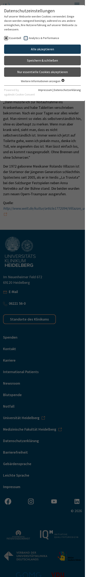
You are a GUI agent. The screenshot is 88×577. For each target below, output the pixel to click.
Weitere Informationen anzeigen (41, 81)
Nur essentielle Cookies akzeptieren (42, 72)
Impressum (45, 90)
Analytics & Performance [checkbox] (44, 38)
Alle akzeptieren (42, 49)
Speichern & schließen (42, 60)
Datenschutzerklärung (67, 90)
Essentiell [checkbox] (15, 38)
